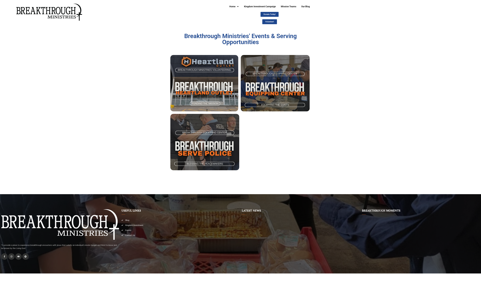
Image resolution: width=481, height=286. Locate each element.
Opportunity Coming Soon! (205, 150)
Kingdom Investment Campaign (260, 6)
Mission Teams (288, 6)
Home (232, 6)
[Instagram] (11, 256)
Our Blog (305, 6)
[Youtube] (18, 256)
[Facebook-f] (4, 256)
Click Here (204, 92)
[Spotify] (25, 256)
